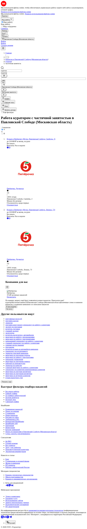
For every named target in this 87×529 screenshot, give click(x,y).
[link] (5, 36)
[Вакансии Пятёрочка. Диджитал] (46, 168)
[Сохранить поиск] (3, 82)
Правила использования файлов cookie (40, 14)
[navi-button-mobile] (3, 48)
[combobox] (11, 71)
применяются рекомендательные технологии (45, 510)
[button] (3, 41)
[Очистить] (4, 76)
